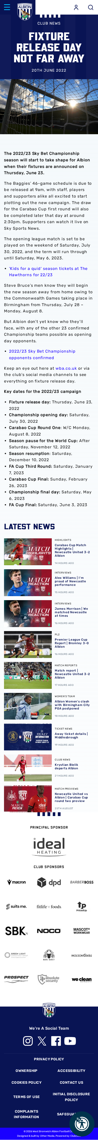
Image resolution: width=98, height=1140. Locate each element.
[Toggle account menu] (76, 7)
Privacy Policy (49, 1059)
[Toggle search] (90, 7)
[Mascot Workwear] (81, 931)
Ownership (26, 1071)
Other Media (47, 1135)
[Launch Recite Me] (81, 1123)
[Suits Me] (16, 906)
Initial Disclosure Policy (71, 1097)
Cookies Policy (26, 1082)
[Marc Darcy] (49, 955)
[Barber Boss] (81, 882)
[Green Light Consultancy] (16, 955)
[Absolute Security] (49, 979)
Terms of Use (26, 1097)
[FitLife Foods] (49, 906)
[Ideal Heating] (49, 847)
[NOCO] (49, 930)
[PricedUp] (81, 906)
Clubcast (75, 1135)
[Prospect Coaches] (16, 979)
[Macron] (16, 882)
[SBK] (16, 931)
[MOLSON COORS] (81, 955)
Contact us (71, 1082)
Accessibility (71, 1071)
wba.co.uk (66, 368)
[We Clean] (81, 979)
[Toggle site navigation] (7, 7)
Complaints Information (26, 1114)
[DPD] (49, 882)
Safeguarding (71, 1114)
